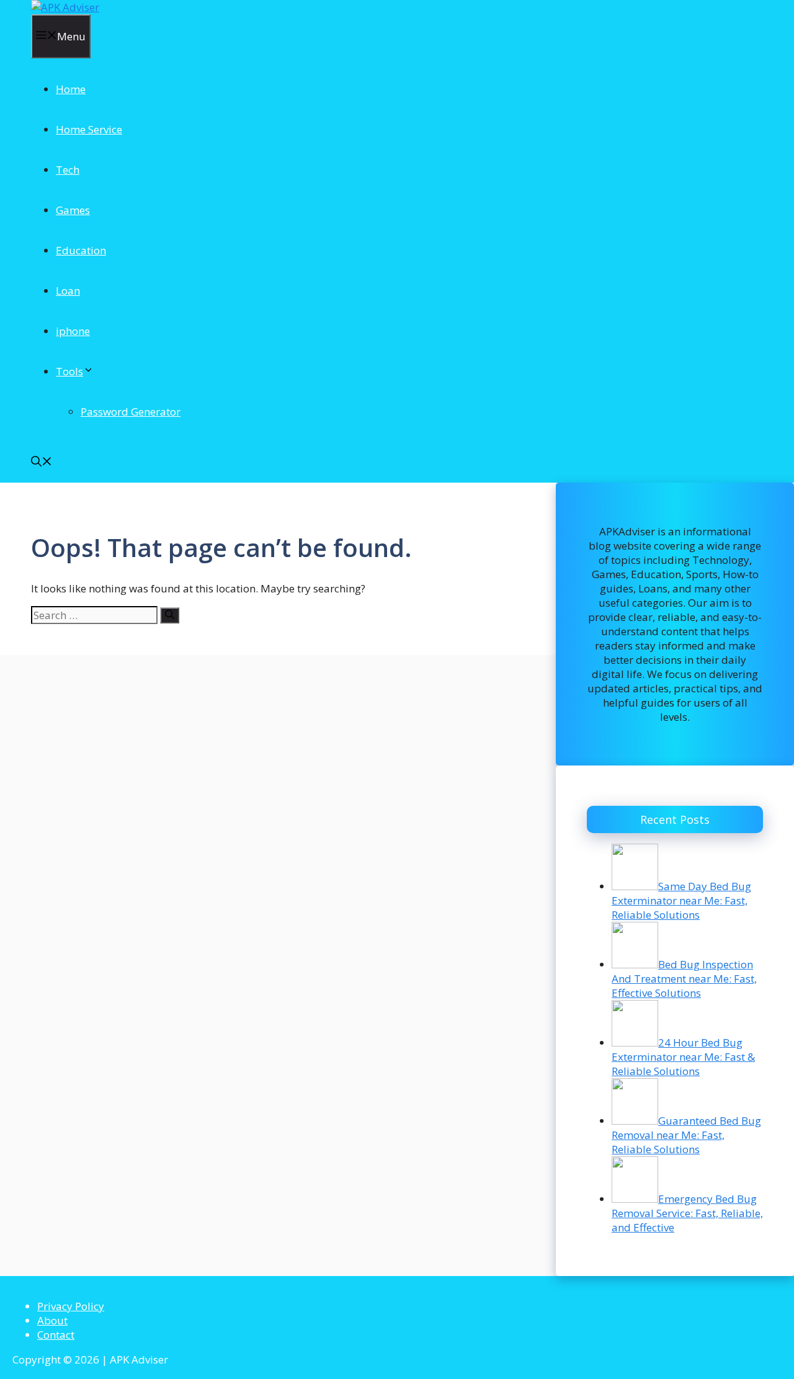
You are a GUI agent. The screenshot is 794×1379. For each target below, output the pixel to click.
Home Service (89, 129)
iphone (73, 331)
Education (81, 250)
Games (73, 210)
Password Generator (131, 411)
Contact (55, 1335)
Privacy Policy (70, 1306)
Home (71, 89)
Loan (68, 290)
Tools (69, 371)
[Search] (169, 615)
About (52, 1320)
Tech (67, 170)
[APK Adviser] (65, 7)
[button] (41, 462)
